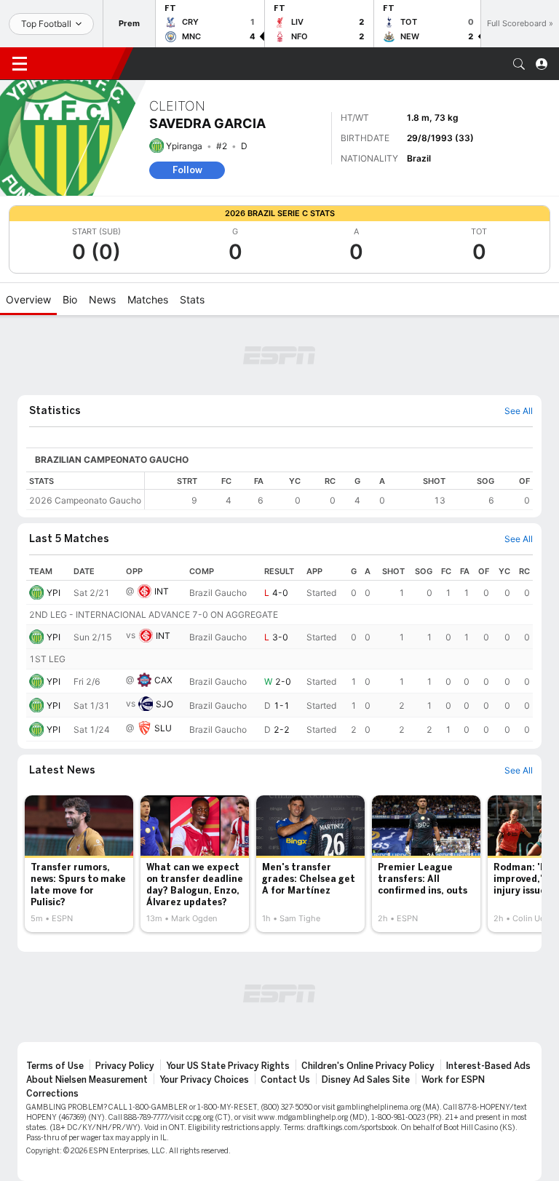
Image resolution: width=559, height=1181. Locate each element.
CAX (163, 680)
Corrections (52, 1094)
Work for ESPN (453, 1080)
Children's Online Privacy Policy (368, 1066)
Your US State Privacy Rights (228, 1066)
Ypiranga (184, 145)
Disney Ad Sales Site (366, 1080)
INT (161, 591)
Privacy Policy (124, 1066)
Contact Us (285, 1080)
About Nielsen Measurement (87, 1080)
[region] (339, 491)
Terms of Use (55, 1066)
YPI (53, 592)
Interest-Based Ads (488, 1066)
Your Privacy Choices (204, 1080)
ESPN (78, 63)
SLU (163, 728)
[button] (519, 64)
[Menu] (19, 64)
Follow (187, 169)
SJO (164, 704)
